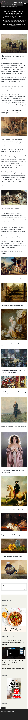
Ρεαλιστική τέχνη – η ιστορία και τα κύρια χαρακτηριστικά (14, 12)
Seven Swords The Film (7, 711)
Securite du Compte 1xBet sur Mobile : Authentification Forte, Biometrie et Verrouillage (13, 662)
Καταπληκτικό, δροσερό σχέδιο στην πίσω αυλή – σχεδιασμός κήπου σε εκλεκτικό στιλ (16, 588)
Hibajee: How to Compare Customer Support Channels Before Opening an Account (13, 642)
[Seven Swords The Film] (12, 5)
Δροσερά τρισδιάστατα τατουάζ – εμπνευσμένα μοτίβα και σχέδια (16, 585)
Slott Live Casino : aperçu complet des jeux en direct (13, 669)
